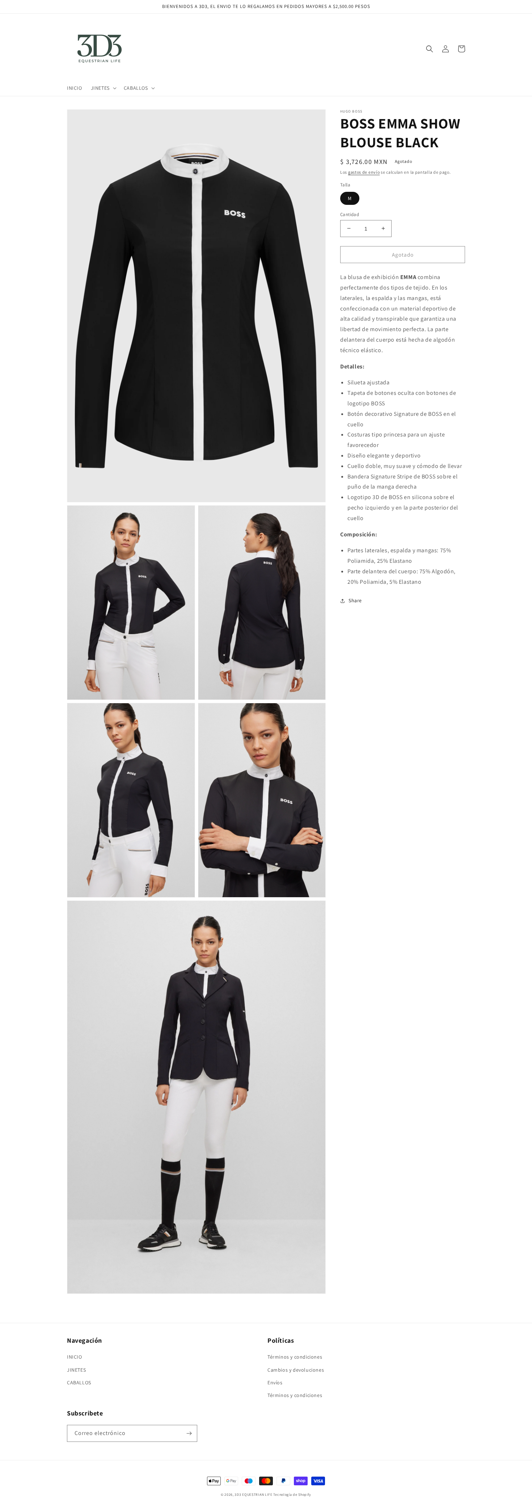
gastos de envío (364, 172)
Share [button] (355, 600)
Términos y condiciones (294, 1357)
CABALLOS (79, 1382)
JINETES (76, 1370)
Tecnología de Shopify (292, 1494)
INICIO (74, 1357)
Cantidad (349, 214)
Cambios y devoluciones (295, 1370)
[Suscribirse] (189, 1433)
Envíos (275, 1382)
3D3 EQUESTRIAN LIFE (253, 1494)
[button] (102, 88)
